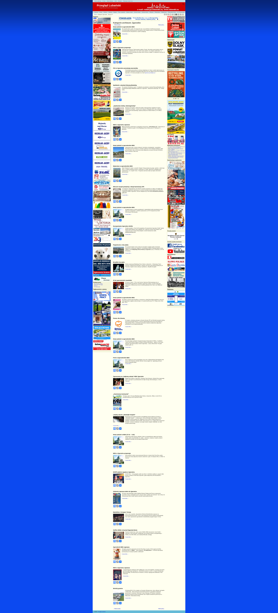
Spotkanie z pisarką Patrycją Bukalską (125, 85)
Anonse (96, 12)
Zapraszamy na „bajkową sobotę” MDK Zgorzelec (128, 376)
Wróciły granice (118, 588)
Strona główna (97, 1)
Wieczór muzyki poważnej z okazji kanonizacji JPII (128, 186)
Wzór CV (95, 285)
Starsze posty (116, 24)
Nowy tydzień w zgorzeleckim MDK (124, 27)
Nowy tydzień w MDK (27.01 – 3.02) (124, 434)
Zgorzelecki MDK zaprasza (121, 547)
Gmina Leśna (145, 12)
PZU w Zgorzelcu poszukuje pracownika (125, 68)
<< (164, 14)
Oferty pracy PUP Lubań (98, 284)
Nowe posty (161, 24)
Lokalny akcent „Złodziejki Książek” (124, 414)
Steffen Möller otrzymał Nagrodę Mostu (125, 530)
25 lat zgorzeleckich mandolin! (122, 280)
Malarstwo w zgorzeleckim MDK (123, 166)
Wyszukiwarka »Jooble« (98, 283)
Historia (110, 12)
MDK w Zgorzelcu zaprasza (121, 124)
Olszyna (151, 12)
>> (182, 14)
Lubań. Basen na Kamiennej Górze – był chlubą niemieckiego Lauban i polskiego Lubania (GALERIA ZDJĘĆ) (176, 153)
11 (178, 14)
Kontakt (120, 1)
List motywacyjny (97, 286)
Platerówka (157, 12)
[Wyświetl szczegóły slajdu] (176, 84)
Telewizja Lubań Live (128, 1)
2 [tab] (175, 98)
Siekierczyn (164, 12)
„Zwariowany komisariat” (121, 394)
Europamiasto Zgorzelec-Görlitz (123, 226)
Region (115, 12)
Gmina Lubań (137, 12)
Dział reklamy (110, 1)
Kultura (105, 12)
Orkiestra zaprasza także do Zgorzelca (125, 491)
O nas (104, 1)
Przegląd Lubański (109, 5)
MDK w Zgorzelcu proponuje (122, 47)
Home (95, 14)
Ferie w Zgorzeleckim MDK (121, 357)
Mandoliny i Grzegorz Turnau (122, 512)
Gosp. (100, 12)
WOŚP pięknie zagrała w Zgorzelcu (124, 472)
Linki (116, 1)
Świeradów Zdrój (172, 12)
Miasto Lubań (129, 12)
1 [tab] (173, 98)
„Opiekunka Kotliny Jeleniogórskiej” (124, 106)
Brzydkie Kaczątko (119, 262)
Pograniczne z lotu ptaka (120, 245)
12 (180, 14)
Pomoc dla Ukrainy (119, 318)
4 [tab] (178, 98)
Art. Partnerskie (180, 12)
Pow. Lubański (121, 12)
